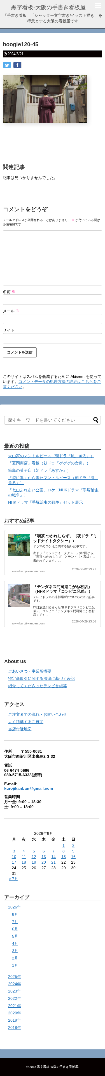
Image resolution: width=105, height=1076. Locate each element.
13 (43, 856)
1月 (15, 965)
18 (24, 862)
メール (11, 311)
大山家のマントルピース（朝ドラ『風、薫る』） (51, 456)
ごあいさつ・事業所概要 (29, 671)
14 (53, 856)
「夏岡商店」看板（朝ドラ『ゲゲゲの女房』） (49, 463)
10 (14, 856)
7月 (15, 921)
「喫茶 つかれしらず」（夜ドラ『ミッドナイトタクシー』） (65, 538)
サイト (9, 330)
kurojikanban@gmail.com (28, 788)
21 (53, 862)
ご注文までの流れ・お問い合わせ (37, 714)
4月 (15, 943)
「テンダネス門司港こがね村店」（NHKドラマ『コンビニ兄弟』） (62, 589)
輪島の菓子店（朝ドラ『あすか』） (39, 470)
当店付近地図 (20, 729)
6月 (15, 929)
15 (63, 856)
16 (73, 856)
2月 (15, 958)
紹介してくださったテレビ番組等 (37, 686)
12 (34, 856)
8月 (15, 914)
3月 (15, 951)
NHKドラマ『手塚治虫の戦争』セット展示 (45, 502)
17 (14, 862)
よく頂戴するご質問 (25, 721)
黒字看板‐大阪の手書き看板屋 (48, 7)
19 (34, 862)
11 (24, 856)
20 (43, 862)
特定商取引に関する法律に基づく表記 (41, 678)
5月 (15, 936)
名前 (9, 291)
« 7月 (13, 879)
